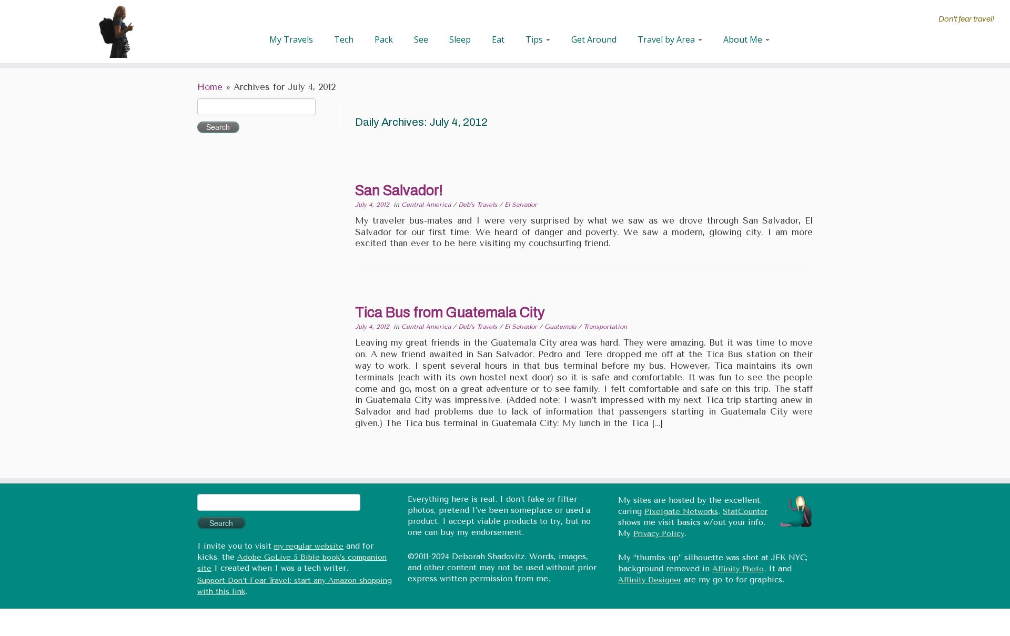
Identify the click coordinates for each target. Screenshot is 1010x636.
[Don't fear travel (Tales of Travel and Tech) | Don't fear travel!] (116, 31)
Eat (498, 39)
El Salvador (520, 204)
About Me (743, 39)
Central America (427, 204)
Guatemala (561, 326)
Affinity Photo (738, 568)
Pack (384, 39)
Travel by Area (667, 39)
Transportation (605, 326)
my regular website (309, 546)
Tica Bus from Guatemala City (450, 312)
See (421, 39)
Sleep (460, 39)
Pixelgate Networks (681, 511)
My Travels (291, 39)
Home (210, 87)
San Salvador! (399, 190)
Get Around (594, 39)
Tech (344, 39)
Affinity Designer (649, 580)
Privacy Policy (658, 533)
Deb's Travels (478, 204)
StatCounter (745, 511)
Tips (535, 39)
